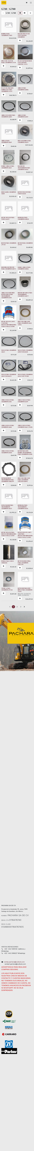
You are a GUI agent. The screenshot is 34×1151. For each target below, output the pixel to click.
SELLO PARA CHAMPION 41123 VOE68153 (8, 375)
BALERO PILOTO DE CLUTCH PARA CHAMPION (24, 35)
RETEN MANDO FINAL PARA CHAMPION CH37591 (24, 562)
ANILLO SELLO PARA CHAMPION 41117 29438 (25, 426)
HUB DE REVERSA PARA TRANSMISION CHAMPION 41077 (25, 294)
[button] (20, 40)
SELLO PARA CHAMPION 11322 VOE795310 (25, 375)
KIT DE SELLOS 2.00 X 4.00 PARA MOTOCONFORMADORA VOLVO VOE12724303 (25, 534)
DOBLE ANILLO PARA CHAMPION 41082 (24, 268)
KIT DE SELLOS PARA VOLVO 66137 (7, 218)
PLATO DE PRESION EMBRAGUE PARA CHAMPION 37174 (7, 89)
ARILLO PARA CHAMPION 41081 (23, 89)
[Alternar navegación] (31, 2)
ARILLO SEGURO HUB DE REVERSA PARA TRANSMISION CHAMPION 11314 (7, 295)
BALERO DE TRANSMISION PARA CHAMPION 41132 (24, 167)
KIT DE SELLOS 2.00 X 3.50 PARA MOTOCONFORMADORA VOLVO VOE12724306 (8, 324)
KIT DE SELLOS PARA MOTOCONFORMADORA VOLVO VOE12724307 (8, 534)
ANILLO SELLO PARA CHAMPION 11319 (24, 401)
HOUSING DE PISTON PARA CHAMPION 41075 (8, 268)
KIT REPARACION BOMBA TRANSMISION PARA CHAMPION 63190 (25, 452)
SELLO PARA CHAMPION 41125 (8, 351)
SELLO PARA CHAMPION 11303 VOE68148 (25, 351)
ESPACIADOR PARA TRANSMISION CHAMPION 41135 (7, 506)
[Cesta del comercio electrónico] (26, 2)
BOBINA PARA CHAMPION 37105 (6, 34)
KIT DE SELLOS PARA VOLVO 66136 (24, 193)
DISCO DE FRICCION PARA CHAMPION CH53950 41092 (24, 479)
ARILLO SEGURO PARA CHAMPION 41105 (8, 116)
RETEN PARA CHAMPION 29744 (8, 244)
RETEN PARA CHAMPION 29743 (25, 244)
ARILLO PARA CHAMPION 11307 (23, 116)
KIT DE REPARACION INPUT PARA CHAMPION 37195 (25, 589)
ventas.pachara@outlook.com (14, 962)
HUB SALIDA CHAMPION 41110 (8, 193)
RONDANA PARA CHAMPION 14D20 (23, 218)
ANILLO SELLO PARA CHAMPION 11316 (7, 401)
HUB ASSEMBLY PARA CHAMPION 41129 (24, 141)
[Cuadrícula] (20, 13)
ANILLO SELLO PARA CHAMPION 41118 (7, 426)
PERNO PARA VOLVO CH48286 (7, 562)
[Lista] (24, 13)
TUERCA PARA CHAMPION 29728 (7, 589)
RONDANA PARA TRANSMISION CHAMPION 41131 (23, 506)
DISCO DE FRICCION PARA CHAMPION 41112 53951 (25, 323)
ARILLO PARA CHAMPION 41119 (6, 141)
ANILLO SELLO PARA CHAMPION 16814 (7, 452)
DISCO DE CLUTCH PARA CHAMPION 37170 (8, 61)
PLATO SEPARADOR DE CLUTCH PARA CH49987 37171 (25, 62)
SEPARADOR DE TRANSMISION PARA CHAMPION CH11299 (7, 479)
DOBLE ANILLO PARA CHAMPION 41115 (7, 167)
